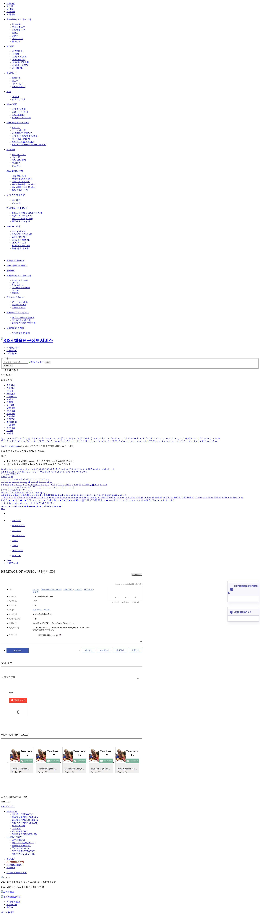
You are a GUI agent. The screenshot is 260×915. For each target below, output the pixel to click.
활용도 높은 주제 (20, 190)
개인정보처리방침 (15, 862)
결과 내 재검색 (11, 370)
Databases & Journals (15, 297)
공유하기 (120, 650)
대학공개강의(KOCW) (22, 814)
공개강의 (16, 41)
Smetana (35, 589)
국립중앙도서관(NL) (21, 845)
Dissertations (17, 285)
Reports (15, 292)
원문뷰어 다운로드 (15, 260)
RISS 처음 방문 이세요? (17, 122)
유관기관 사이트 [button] (14, 837)
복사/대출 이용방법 (21, 139)
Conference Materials (21, 287)
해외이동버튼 (7, 912)
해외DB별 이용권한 (21, 320)
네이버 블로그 (13, 902)
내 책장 (15, 54)
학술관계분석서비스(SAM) (25, 823)
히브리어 (10, 405)
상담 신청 (16, 157)
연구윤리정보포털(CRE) (23, 851)
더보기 (138, 678)
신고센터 (16, 166)
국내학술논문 (18, 27)
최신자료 (16, 200)
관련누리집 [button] (11, 811)
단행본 (15, 36)
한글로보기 (137, 575)
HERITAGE (37, 610)
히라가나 (10, 385)
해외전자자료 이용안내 (17, 312)
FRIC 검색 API (19, 243)
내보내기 (88, 650)
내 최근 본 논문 (19, 57)
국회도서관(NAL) (20, 848)
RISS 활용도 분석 (14, 171)
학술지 (15, 33)
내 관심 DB (17, 68)
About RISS (11, 104)
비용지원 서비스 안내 (22, 216)
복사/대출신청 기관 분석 (23, 187)
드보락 (35, 592)
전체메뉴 (10, 14)
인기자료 (16, 203)
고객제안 (16, 163)
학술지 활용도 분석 (21, 181)
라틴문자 (10, 419)
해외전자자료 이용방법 (23, 142)
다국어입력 (11, 353)
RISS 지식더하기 (20, 112)
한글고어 (10, 394)
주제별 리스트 (18, 307)
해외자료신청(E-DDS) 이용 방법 (27, 213)
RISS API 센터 (13, 226)
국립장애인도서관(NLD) (23, 842)
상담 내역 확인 (19, 160)
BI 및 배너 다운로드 (21, 117)
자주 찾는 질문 (19, 154)
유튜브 (9, 907)
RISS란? (16, 127)
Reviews (15, 290)
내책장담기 (104, 650)
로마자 (9, 430)
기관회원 (16, 828)
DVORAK (88, 589)
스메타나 (78, 589)
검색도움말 (11, 350)
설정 (8, 91)
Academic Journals (20, 280)
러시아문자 (11, 422)
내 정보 (15, 96)
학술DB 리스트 (19, 304)
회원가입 (10, 3)
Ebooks (15, 283)
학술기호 (10, 411)
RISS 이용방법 (19, 109)
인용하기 (18, 650)
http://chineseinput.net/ (10, 446)
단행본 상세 (12, 563)
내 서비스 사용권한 (21, 65)
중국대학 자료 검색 (21, 221)
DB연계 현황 (18, 114)
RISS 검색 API (18, 231)
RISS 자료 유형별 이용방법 (25, 136)
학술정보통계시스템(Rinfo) (25, 817)
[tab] (9, 677)
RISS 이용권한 (19, 130)
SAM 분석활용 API (21, 245)
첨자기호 (10, 416)
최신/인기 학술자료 (15, 195)
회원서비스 (11, 73)
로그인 (9, 6)
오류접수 (135, 650)
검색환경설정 (18, 99)
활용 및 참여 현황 (20, 248)
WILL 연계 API (19, 237)
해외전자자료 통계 (15, 328)
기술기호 (10, 413)
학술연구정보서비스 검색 (18, 19)
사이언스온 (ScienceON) (23, 854)
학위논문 (16, 24)
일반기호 (10, 428)
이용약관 (10, 859)
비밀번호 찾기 (18, 86)
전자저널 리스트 (20, 302)
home (8, 560)
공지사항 (10, 270)
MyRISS (10, 9)
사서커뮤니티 (18, 825)
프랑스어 (10, 399)
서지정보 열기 (141, 641)
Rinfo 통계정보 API (21, 240)
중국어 (9, 391)
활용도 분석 (9, 677)
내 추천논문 (17, 51)
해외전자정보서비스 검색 (18, 275)
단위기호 (10, 425)
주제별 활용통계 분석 (22, 179)
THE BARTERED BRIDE (51, 589)
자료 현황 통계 (19, 176)
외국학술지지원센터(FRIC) (25, 820)
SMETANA (68, 589)
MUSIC (47, 610)
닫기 (3, 508)
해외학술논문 (18, 30)
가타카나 (10, 388)
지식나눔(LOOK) (20, 831)
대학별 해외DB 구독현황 (24, 323)
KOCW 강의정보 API (22, 234)
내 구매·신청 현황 (20, 62)
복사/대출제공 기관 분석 (23, 184)
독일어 (9, 402)
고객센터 (10, 11)
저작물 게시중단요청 (16, 872)
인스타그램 (11, 904)
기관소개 (10, 867)
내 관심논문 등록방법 (22, 133)
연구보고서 (17, 38)
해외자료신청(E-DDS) (16, 208)
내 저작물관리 (18, 59)
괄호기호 (10, 408)
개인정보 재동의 (14, 865)
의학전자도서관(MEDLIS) (24, 834)
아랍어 (9, 433)
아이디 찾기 (17, 84)
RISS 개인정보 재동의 (16, 265)
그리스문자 (11, 396)
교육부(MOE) (18, 840)
